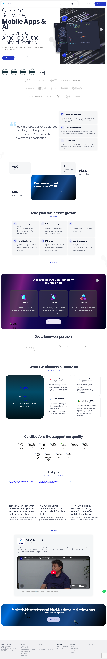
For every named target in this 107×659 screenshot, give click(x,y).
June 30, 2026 (73, 503)
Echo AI (68, 4)
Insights (61, 4)
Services (39, 4)
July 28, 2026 (12, 503)
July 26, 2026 (42, 503)
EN (89, 3)
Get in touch (100, 4)
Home (21, 4)
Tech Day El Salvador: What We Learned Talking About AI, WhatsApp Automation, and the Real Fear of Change (22, 509)
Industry (29, 4)
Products (50, 4)
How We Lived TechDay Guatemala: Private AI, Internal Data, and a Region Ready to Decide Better (82, 509)
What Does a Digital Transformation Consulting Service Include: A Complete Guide (52, 509)
